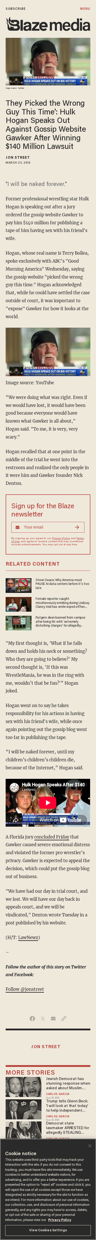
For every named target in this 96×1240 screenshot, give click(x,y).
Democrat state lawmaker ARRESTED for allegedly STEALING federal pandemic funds (67, 1128)
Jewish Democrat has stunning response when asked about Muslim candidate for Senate (68, 1084)
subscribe (16, 9)
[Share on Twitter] (43, 1018)
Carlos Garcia (58, 1094)
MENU (85, 9)
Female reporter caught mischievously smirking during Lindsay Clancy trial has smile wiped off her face (62, 603)
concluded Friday (51, 837)
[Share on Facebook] (32, 1018)
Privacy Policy (61, 538)
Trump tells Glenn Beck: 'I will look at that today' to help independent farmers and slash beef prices (67, 1106)
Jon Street (18, 158)
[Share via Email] (53, 1018)
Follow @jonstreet (25, 989)
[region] (48, 1189)
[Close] (89, 1146)
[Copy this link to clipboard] (64, 1018)
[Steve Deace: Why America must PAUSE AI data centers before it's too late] (18, 584)
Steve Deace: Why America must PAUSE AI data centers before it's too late (62, 584)
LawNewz (28, 937)
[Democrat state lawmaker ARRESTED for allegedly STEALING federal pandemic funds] (23, 1131)
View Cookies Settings (48, 1230)
